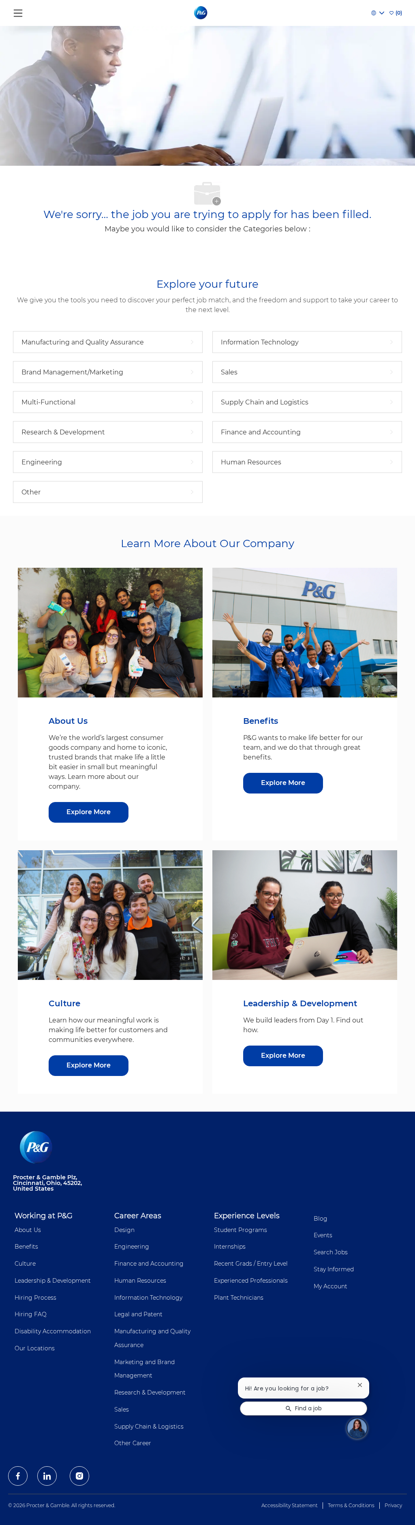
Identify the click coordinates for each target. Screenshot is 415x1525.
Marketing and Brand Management (144, 1369)
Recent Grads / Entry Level (251, 1263)
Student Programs (240, 1230)
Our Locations (35, 1348)
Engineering (131, 1246)
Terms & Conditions (351, 1505)
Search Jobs (331, 1252)
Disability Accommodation (53, 1331)
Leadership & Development (53, 1280)
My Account (330, 1286)
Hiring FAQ (31, 1314)
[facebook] (18, 1476)
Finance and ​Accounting (149, 1263)
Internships (230, 1246)
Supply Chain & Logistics (149, 1426)
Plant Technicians (238, 1297)
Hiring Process (35, 1297)
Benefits (26, 1246)
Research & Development (150, 1392)
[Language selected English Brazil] (377, 13)
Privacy (393, 1505)
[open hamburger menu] (18, 11)
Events (323, 1235)
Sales (121, 1409)
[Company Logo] (201, 12)
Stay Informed (334, 1269)
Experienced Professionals (251, 1280)
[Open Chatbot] (357, 1428)
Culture (25, 1263)
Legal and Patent (138, 1314)
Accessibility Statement (289, 1505)
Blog (320, 1218)
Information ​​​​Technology (148, 1297)
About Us (28, 1230)
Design (124, 1230)
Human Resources (140, 1280)
